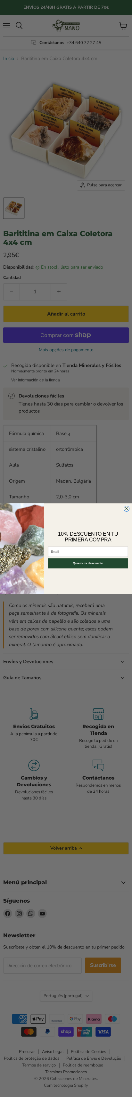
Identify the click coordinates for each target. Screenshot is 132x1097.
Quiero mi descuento (88, 563)
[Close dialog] (126, 508)
